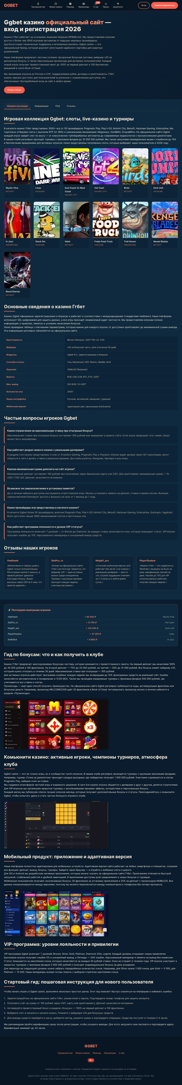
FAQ (57, 106)
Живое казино (55, 7)
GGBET (11, 5)
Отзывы (71, 106)
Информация (41, 106)
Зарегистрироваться (165, 5)
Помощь (70, 7)
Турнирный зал (38, 7)
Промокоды (83, 7)
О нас (96, 5)
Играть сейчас (14, 90)
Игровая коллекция (17, 106)
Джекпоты (118, 7)
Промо (106, 7)
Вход (143, 5)
